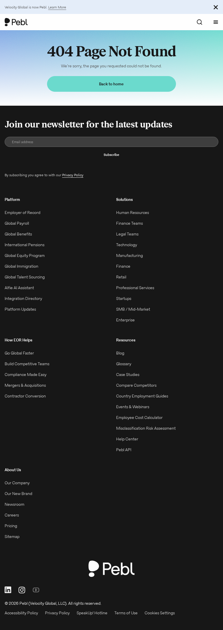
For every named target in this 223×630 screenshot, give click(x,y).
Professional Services (135, 288)
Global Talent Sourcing (25, 277)
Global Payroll (17, 223)
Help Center (127, 439)
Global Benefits (18, 234)
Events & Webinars (132, 407)
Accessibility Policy (21, 613)
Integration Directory (23, 298)
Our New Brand (18, 493)
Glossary (123, 364)
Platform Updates (20, 309)
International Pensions (24, 245)
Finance (123, 266)
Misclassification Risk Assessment (146, 428)
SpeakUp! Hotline (92, 613)
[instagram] (22, 589)
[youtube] (36, 589)
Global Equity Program (25, 255)
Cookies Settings (160, 613)
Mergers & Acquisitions (25, 385)
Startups (123, 298)
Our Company (17, 483)
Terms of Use (126, 613)
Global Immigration (21, 266)
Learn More (57, 7)
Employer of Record (22, 212)
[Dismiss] (215, 6)
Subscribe (111, 154)
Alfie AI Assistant (19, 288)
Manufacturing (129, 255)
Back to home (111, 84)
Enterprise (125, 320)
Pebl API (123, 450)
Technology (126, 245)
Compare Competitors (136, 385)
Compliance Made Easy (25, 374)
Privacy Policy (72, 174)
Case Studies (127, 374)
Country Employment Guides (142, 396)
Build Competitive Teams (27, 364)
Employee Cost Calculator (139, 417)
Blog (120, 353)
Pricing (11, 526)
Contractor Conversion (25, 396)
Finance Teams (129, 223)
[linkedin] (8, 589)
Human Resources (132, 212)
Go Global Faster (19, 353)
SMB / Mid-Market (133, 309)
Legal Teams (127, 234)
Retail (121, 277)
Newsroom (14, 504)
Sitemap (12, 536)
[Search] (199, 22)
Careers (12, 515)
